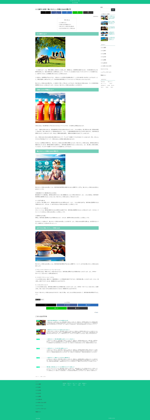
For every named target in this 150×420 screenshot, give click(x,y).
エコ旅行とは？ (63, 22)
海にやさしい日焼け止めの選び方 (67, 26)
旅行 (43, 299)
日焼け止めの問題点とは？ (65, 24)
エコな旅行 (38, 299)
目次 (65, 20)
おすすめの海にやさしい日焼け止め (67, 28)
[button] (88, 12)
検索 (101, 7)
